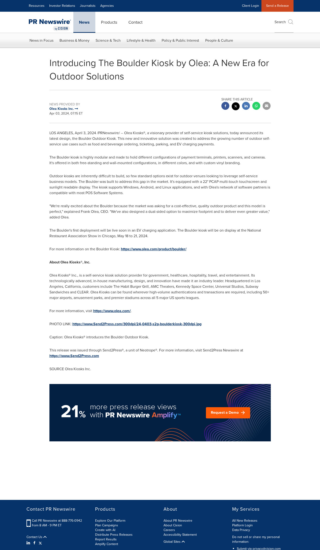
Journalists (88, 5)
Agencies (107, 5)
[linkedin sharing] (246, 106)
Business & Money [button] (74, 40)
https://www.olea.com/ (112, 311)
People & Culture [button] (219, 40)
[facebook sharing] (225, 106)
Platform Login (242, 525)
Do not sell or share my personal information (256, 539)
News (84, 22)
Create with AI (105, 530)
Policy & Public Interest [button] (180, 40)
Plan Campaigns (106, 525)
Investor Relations (62, 5)
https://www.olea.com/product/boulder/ (153, 249)
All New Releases (244, 520)
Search (280, 22)
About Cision (173, 525)
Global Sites (173, 541)
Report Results (106, 539)
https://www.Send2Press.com (74, 355)
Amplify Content (106, 544)
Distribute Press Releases (114, 534)
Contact (135, 22)
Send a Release (277, 5)
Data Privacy (241, 530)
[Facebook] (34, 543)
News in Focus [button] (41, 40)
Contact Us (34, 537)
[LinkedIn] (28, 543)
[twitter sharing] (236, 106)
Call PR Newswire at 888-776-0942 (57, 520)
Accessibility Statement (180, 534)
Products (109, 22)
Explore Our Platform (110, 520)
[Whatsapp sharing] (256, 106)
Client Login (250, 5)
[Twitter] (40, 543)
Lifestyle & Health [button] (141, 40)
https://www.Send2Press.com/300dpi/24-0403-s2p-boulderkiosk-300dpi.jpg (136, 324)
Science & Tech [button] (108, 40)
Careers (169, 530)
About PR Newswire (178, 520)
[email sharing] (267, 106)
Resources (37, 5)
